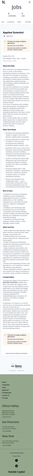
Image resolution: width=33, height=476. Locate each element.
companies (10, 22)
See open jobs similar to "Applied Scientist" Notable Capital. (16, 48)
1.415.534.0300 (6, 431)
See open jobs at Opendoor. (15, 45)
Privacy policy (12, 370)
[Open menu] (29, 2)
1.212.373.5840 (6, 445)
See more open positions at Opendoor (16, 353)
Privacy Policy (16, 456)
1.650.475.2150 (6, 417)
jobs (2, 22)
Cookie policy (20, 370)
